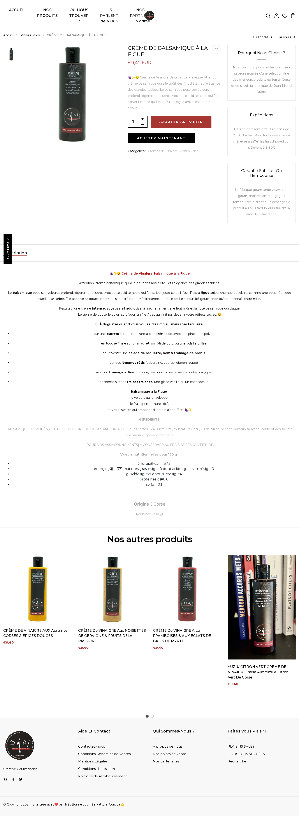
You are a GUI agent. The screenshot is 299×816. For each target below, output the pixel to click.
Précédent (264, 37)
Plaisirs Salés (30, 35)
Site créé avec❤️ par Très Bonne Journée (64, 804)
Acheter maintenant (161, 138)
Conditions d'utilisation (96, 769)
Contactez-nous (91, 746)
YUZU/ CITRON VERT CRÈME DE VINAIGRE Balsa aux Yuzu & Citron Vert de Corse (258, 672)
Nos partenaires (166, 761)
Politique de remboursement (102, 776)
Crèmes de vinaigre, (163, 151)
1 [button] (147, 717)
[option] (11, 54)
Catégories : (137, 151)
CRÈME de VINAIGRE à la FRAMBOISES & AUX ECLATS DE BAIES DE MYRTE (182, 635)
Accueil (8, 35)
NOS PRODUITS (47, 13)
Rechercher (238, 761)
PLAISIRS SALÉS (241, 746)
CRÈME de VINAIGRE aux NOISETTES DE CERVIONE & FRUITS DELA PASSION (112, 635)
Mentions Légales (92, 761)
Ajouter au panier (181, 122)
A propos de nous (167, 746)
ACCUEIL (17, 10)
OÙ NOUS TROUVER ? (79, 15)
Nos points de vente (169, 754)
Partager (7, 251)
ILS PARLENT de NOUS (109, 15)
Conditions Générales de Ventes (104, 754)
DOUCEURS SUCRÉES (246, 754)
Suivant (285, 37)
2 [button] (153, 717)
